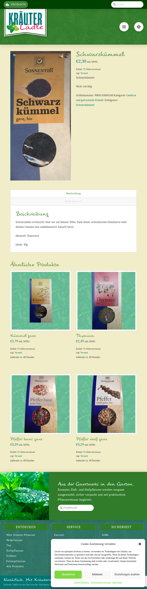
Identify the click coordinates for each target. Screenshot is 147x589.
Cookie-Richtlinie (81, 582)
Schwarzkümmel (85, 105)
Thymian (85, 336)
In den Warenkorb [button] (42, 324)
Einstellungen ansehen (127, 574)
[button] (140, 544)
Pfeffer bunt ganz (26, 439)
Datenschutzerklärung (101, 582)
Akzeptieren (68, 574)
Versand (84, 73)
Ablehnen (97, 574)
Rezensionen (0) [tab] (73, 201)
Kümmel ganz (23, 336)
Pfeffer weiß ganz (91, 439)
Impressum (117, 582)
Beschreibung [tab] (73, 193)
